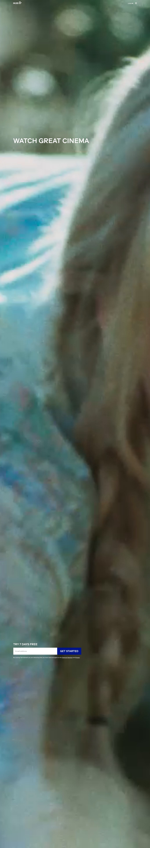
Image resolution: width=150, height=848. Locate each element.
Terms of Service (67, 657)
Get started (69, 651)
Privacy (77, 657)
